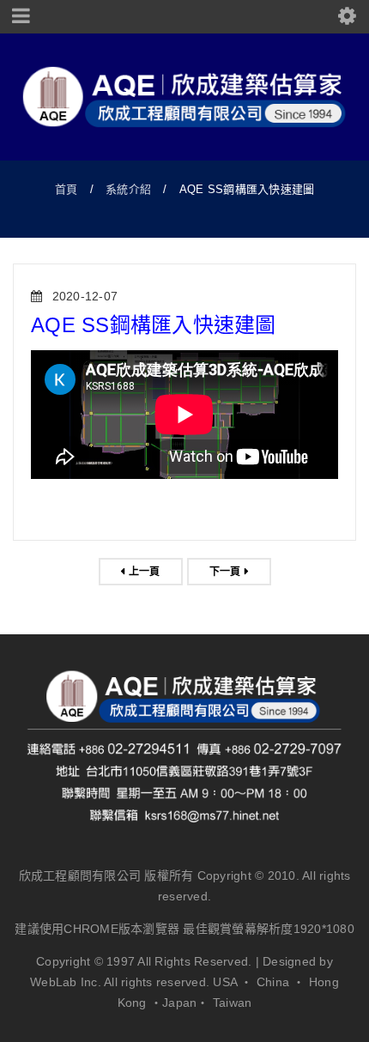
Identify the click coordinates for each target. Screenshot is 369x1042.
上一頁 (144, 572)
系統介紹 (128, 189)
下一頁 (225, 572)
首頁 (66, 189)
